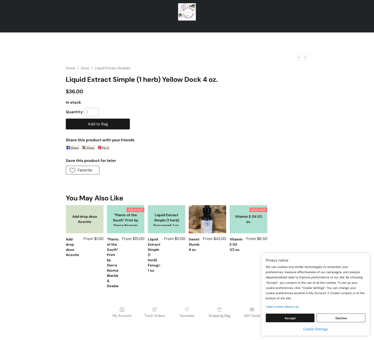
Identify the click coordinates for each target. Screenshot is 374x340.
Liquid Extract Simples (112, 68)
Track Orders (154, 315)
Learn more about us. (282, 306)
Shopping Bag (220, 315)
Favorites (187, 315)
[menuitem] (299, 57)
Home (70, 68)
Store (85, 68)
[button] (187, 12)
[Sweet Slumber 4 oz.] (207, 219)
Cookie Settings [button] (315, 329)
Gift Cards (252, 315)
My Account (122, 315)
